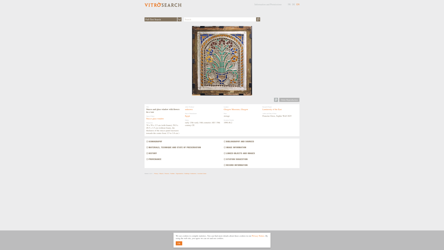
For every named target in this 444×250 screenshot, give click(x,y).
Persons (167, 173)
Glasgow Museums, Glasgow (236, 109)
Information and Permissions (268, 4)
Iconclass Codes (201, 173)
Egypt (187, 115)
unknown (189, 109)
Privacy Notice (258, 235)
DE (293, 4)
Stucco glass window (155, 118)
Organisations (179, 173)
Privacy (156, 173)
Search (258, 19)
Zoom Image (276, 100)
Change (179, 19)
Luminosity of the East (272, 109)
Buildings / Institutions (190, 173)
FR (289, 4)
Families (172, 173)
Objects (161, 173)
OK (178, 243)
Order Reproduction (289, 99)
